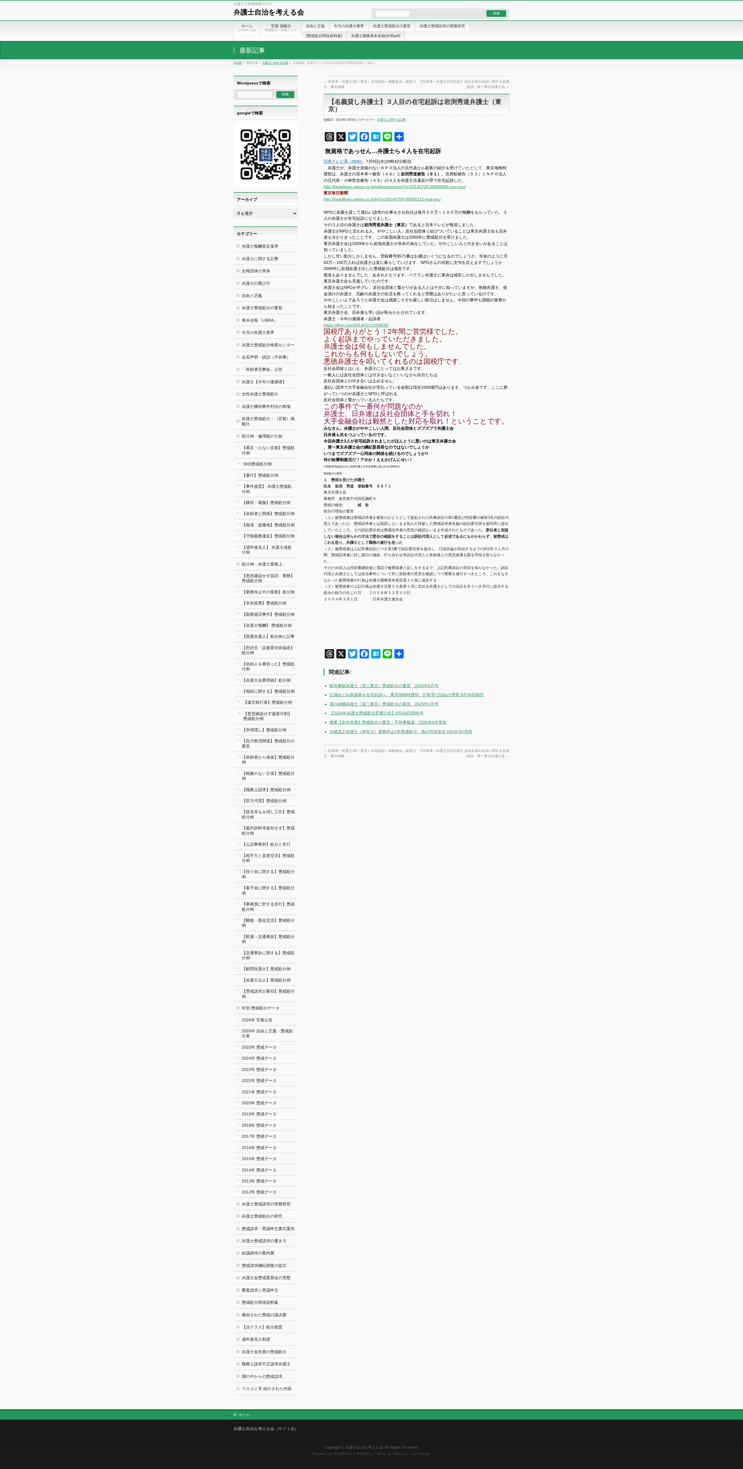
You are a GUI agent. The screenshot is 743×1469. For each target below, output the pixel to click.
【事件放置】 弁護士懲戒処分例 (267, 489)
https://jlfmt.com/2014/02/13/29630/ (356, 325)
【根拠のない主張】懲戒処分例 (268, 776)
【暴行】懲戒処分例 (260, 475)
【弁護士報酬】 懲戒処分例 (267, 625)
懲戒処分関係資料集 (260, 1302)
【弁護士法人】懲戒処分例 (266, 980)
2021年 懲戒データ (259, 1092)
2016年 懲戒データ (259, 1147)
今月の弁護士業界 (258, 332)
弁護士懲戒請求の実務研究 (266, 1204)
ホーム (244, 1415)
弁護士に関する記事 (275, 62)
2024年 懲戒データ (259, 1058)
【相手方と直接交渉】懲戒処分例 (268, 858)
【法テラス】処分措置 (262, 1327)
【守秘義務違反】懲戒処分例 (268, 536)
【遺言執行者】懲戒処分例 (267, 702)
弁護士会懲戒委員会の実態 (266, 1277)
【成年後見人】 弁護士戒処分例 (267, 550)
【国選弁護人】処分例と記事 (268, 636)
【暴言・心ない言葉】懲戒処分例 (268, 450)
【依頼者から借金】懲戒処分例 (268, 759)
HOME (238, 62)
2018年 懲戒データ (259, 1125)
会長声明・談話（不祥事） (266, 357)
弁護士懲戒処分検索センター (268, 345)
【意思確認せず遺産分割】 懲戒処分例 (267, 716)
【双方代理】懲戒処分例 (264, 800)
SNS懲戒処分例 (257, 464)
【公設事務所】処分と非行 (266, 844)
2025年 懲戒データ (259, 1047)
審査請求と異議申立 (260, 1290)
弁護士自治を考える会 (269, 12)
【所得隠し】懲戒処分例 (264, 730)
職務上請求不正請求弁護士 (266, 1364)
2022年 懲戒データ (259, 1080)
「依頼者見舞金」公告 (262, 369)
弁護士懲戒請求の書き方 (264, 1240)
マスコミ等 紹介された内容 (267, 1388)
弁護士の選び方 (256, 283)
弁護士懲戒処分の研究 (262, 1216)
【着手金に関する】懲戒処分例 (268, 890)
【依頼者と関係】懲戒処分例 (268, 513)
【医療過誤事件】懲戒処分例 (268, 614)
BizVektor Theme (371, 1454)
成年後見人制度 (256, 1339)
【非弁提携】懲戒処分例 (264, 603)
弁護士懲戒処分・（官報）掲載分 (268, 421)
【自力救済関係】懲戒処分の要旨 (268, 743)
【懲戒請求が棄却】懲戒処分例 (268, 993)
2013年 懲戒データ (259, 1181)
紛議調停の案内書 (258, 1253)
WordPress (342, 1454)
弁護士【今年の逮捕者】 (264, 381)
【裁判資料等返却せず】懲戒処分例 (268, 830)
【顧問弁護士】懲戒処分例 (266, 968)
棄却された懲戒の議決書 (264, 1315)
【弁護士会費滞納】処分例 (266, 680)
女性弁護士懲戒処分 (260, 394)
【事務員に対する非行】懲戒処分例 (268, 906)
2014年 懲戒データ (259, 1170)
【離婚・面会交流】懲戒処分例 (268, 923)
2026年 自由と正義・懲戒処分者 (267, 1033)
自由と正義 (252, 295)
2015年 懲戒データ (259, 1158)
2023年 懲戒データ (259, 1069)
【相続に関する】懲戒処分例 (268, 691)
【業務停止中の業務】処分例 (268, 592)
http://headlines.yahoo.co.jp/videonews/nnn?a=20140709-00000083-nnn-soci (395, 186)
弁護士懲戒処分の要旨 (262, 307)
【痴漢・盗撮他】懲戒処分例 (268, 525)
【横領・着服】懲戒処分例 (266, 502)
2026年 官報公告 (257, 1020)
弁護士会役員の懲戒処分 (264, 1351)
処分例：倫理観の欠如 (262, 436)
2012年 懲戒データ (259, 1192)
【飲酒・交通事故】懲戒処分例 (268, 939)
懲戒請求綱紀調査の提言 (264, 1265)
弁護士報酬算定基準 (260, 246)
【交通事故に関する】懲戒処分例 (268, 955)
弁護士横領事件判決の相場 (266, 406)
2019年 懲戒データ (259, 1114)
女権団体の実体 (256, 271)
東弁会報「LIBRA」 (260, 320)
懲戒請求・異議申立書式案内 (268, 1228)
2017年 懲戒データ (259, 1136)
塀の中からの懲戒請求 (262, 1376)
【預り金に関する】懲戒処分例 (268, 874)
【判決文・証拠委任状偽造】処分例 (268, 650)
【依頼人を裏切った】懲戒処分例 (268, 666)
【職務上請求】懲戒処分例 (266, 789)
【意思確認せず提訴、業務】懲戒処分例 (268, 578)
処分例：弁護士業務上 (262, 564)
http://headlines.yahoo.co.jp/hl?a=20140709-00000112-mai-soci (382, 199)
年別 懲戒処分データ (260, 1008)
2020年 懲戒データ (259, 1103)
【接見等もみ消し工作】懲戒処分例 (268, 814)
